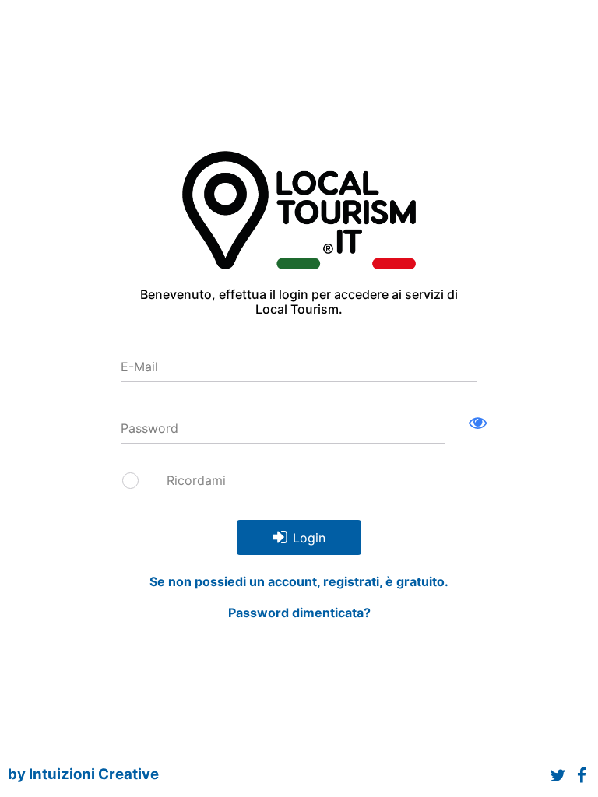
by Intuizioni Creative (83, 774)
